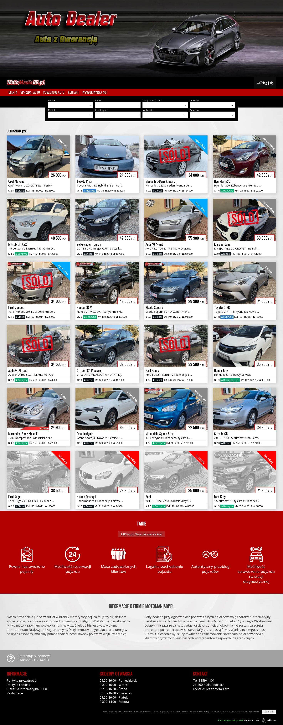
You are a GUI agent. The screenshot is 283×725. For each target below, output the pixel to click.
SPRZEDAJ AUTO (30, 92)
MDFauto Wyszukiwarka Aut (141, 534)
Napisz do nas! (238, 720)
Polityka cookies (18, 685)
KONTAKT (73, 92)
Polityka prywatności (22, 680)
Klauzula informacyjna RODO (27, 689)
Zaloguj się (266, 83)
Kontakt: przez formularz (211, 689)
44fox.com (271, 720)
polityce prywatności (250, 711)
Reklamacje (15, 693)
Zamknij (269, 711)
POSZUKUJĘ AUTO (53, 92)
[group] (141, 38)
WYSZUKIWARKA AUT (95, 92)
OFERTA (12, 92)
